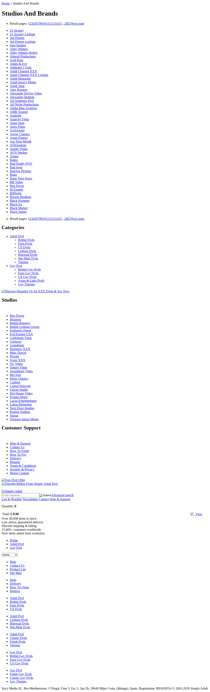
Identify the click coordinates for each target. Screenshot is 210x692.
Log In (6, 499)
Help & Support (20, 443)
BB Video (16, 182)
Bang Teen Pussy (21, 178)
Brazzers (15, 319)
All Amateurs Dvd (22, 101)
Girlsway (16, 341)
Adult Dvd (17, 236)
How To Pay (18, 454)
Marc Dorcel (18, 352)
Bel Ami (15, 375)
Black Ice (16, 204)
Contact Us (17, 447)
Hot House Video (21, 393)
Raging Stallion (20, 412)
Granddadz (17, 345)
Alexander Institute (22, 97)
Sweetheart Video (21, 371)
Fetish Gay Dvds (21, 674)
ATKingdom (18, 145)
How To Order (19, 451)
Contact (44, 499)
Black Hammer (20, 200)
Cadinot (15, 382)
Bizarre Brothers (20, 197)
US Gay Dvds (27, 277)
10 (44, 23)
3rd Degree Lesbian (22, 41)
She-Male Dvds (20, 627)
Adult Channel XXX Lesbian (29, 75)
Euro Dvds (25, 243)
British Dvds (26, 240)
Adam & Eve (18, 64)
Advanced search (62, 495)
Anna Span (17, 123)
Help (13, 562)
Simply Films (18, 367)
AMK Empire (19, 112)
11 (47, 23)
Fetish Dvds (17, 641)
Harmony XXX (20, 349)
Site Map (16, 573)
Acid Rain (16, 60)
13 (53, 23)
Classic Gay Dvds (21, 677)
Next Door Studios (22, 408)
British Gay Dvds (29, 269)
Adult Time (17, 86)
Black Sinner (18, 211)
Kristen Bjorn (18, 397)
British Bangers (20, 323)
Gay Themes (26, 284)
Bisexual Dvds (27, 254)
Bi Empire (16, 189)
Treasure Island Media (24, 419)
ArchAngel (17, 130)
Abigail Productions (23, 56)
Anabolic (16, 115)
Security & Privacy (22, 469)
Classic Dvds (18, 638)
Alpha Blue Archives (23, 108)
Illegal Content (19, 473)
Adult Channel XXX (23, 71)
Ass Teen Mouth (20, 141)
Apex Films (17, 126)
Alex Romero (18, 89)
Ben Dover (17, 186)
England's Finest (20, 330)
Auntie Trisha (18, 149)
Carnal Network (20, 386)
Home (6, 3)
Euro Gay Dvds (28, 273)
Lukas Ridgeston (21, 404)
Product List (18, 569)
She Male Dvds (28, 258)
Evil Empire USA (21, 334)
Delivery (15, 458)
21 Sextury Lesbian (22, 34)
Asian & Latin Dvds (31, 280)
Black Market (18, 208)
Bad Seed (16, 167)
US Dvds (24, 247)
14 (57, 23)
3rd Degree (17, 38)
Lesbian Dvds (27, 251)
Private (14, 356)
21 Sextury (17, 30)
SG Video (16, 364)
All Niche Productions (24, 104)
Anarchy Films (19, 119)
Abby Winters (19, 49)
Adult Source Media (23, 82)
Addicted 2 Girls (20, 67)
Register (16, 499)
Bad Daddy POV (21, 163)
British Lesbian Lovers (24, 327)
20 (66, 23)
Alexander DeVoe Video (26, 93)
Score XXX (17, 360)
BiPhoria (15, 193)
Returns (15, 462)
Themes (23, 262)
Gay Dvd (16, 266)
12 (50, 23)
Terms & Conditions (23, 465)
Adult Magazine (20, 78)
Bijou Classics (19, 378)
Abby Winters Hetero (24, 52)
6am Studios (18, 45)
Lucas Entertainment (23, 401)
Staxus (14, 415)
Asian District (19, 138)
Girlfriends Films (21, 338)
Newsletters (30, 499)
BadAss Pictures (20, 171)
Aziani (14, 156)
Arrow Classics (20, 134)
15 (60, 23)
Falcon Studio (19, 389)
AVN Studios (18, 152)
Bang (13, 174)
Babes (14, 160)
